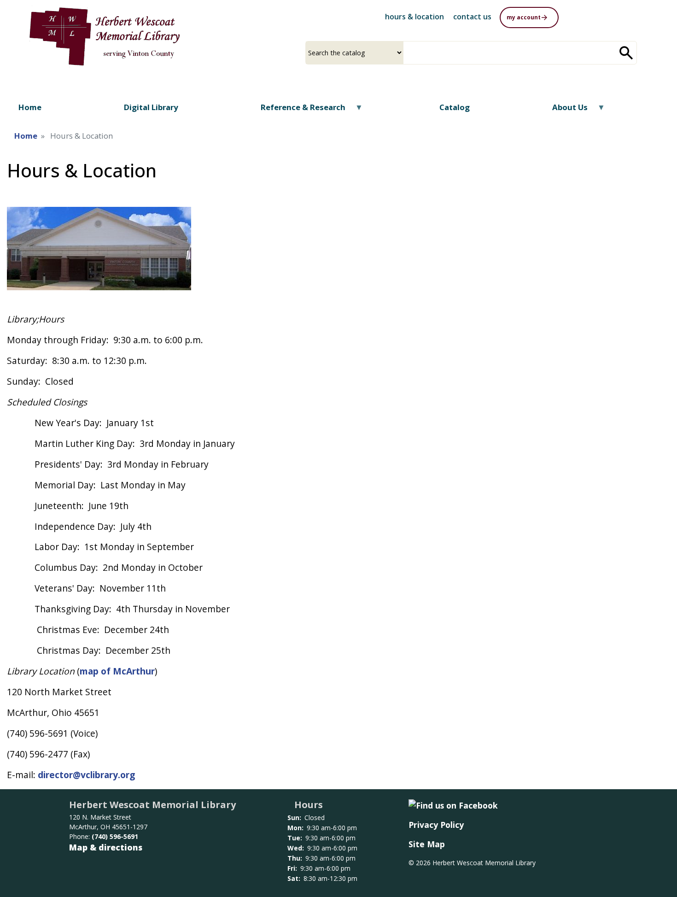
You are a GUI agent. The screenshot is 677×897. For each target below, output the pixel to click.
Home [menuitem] (29, 107)
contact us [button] (472, 17)
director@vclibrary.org (86, 774)
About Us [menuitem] (564, 110)
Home (25, 135)
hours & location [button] (414, 17)
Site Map (427, 844)
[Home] (104, 36)
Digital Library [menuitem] (151, 107)
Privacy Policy (436, 824)
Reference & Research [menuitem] (297, 110)
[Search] (626, 52)
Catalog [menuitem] (454, 107)
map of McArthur (117, 671)
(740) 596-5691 (115, 836)
